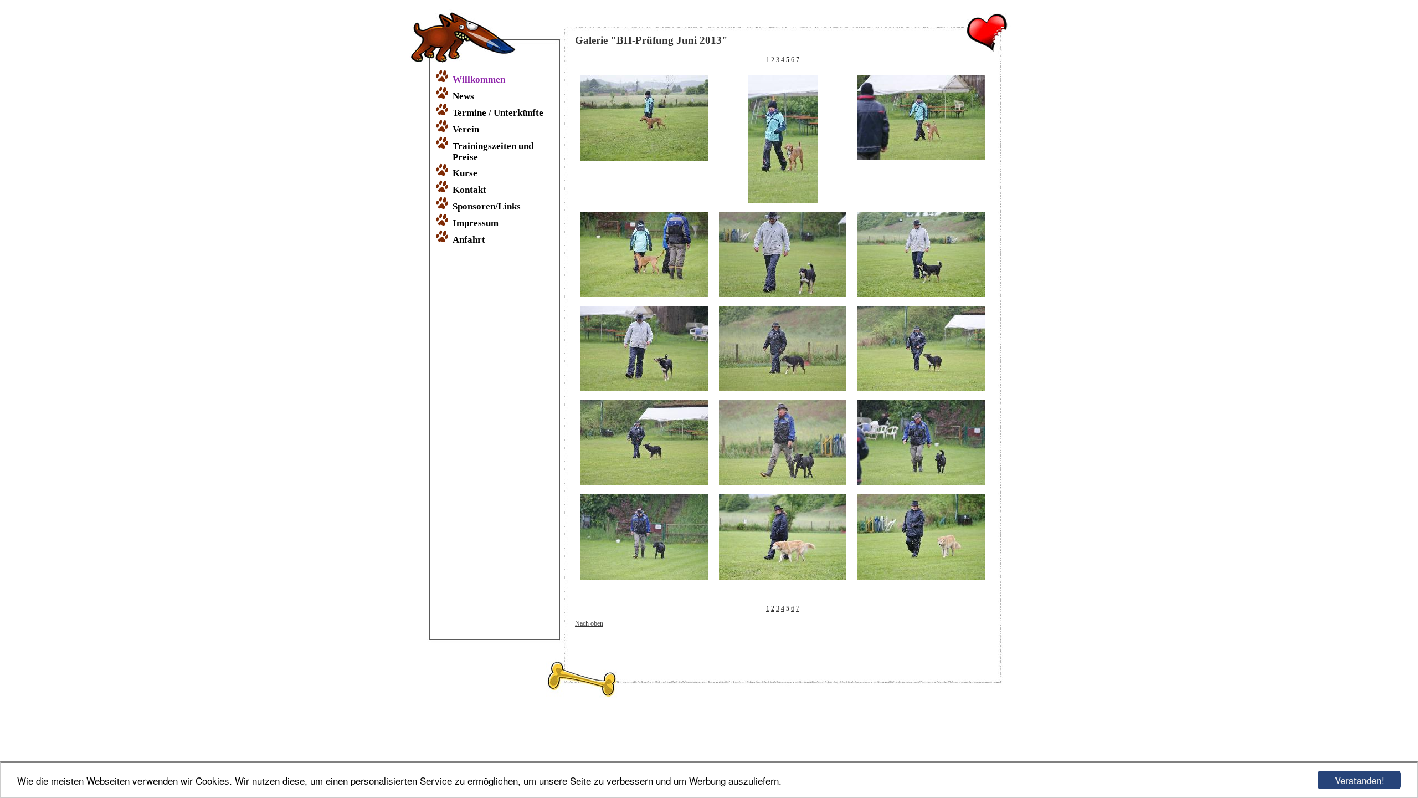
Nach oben (589, 623)
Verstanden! (1359, 780)
